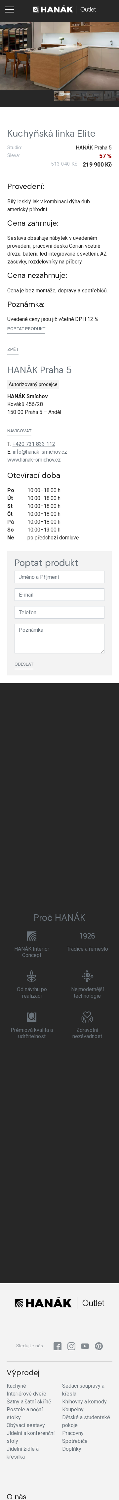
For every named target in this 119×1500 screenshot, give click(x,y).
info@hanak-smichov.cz (40, 452)
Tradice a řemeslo (87, 949)
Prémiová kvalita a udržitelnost (32, 1033)
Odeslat (24, 664)
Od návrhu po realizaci (32, 992)
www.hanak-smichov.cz (34, 460)
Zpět (13, 349)
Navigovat (19, 430)
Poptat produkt (26, 328)
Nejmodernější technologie (87, 992)
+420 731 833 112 (34, 444)
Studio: (14, 147)
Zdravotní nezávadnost (87, 1033)
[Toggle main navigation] (10, 9)
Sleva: (13, 155)
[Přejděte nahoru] (104, 1485)
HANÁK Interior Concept (31, 952)
